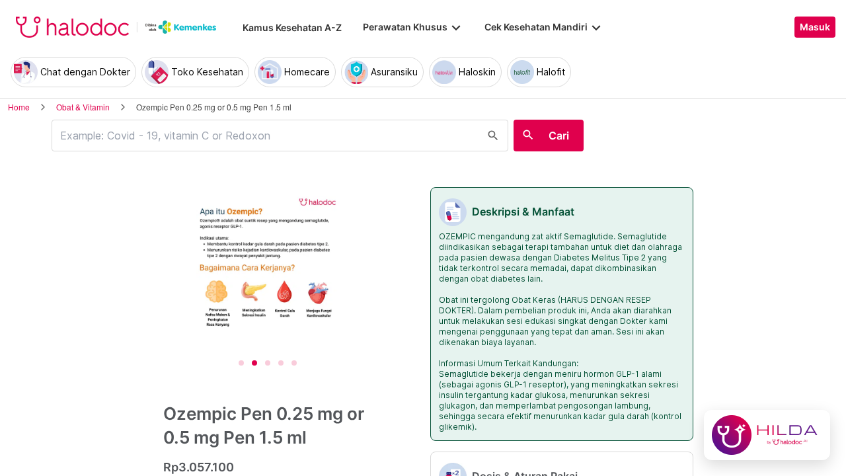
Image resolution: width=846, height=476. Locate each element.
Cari (559, 135)
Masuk (815, 27)
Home (19, 106)
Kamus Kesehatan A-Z (292, 27)
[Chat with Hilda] (767, 435)
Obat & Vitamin (83, 106)
